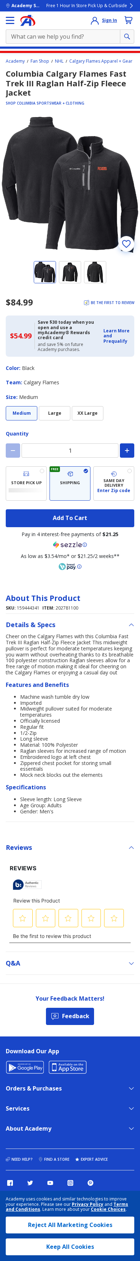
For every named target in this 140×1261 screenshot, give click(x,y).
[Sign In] (95, 20)
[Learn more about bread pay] (70, 566)
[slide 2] (70, 272)
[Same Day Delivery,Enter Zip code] (114, 483)
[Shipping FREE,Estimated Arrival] (70, 483)
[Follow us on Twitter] (30, 1183)
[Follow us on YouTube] (50, 1183)
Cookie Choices (108, 1209)
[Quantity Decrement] (13, 450)
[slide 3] (95, 272)
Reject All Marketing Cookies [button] (70, 1225)
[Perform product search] (127, 36)
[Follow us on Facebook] (10, 1183)
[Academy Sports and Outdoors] (28, 20)
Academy (15, 61)
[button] (116, 336)
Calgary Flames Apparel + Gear (100, 61)
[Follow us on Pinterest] (90, 1183)
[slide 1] (45, 272)
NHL (59, 61)
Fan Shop (40, 61)
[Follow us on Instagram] (70, 1183)
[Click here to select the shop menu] (10, 20)
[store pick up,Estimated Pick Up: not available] (26, 483)
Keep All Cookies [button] (70, 1247)
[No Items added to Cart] (128, 20)
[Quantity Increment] (127, 450)
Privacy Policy (87, 1204)
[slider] (70, 185)
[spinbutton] (70, 450)
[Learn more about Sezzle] (70, 544)
